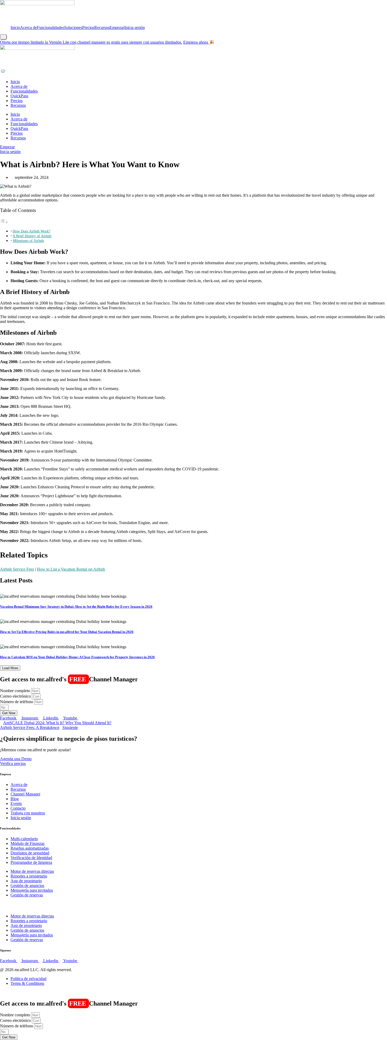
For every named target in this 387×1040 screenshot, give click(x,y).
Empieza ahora (196, 42)
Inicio (15, 27)
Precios (88, 27)
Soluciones (73, 27)
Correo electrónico (16, 696)
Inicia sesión (134, 27)
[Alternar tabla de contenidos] (4, 222)
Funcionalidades (50, 27)
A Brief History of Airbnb (32, 236)
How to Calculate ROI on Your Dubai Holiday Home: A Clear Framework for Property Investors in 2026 (77, 657)
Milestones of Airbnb (28, 241)
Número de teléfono (17, 701)
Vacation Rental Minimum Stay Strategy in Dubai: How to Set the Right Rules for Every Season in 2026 (76, 606)
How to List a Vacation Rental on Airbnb (71, 569)
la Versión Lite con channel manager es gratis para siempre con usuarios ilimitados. (91, 42)
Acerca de (28, 27)
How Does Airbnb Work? (31, 231)
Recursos (102, 27)
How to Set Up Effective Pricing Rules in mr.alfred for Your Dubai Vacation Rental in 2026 (66, 632)
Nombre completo (15, 690)
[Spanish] (4, 71)
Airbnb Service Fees (17, 569)
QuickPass (19, 96)
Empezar (117, 27)
